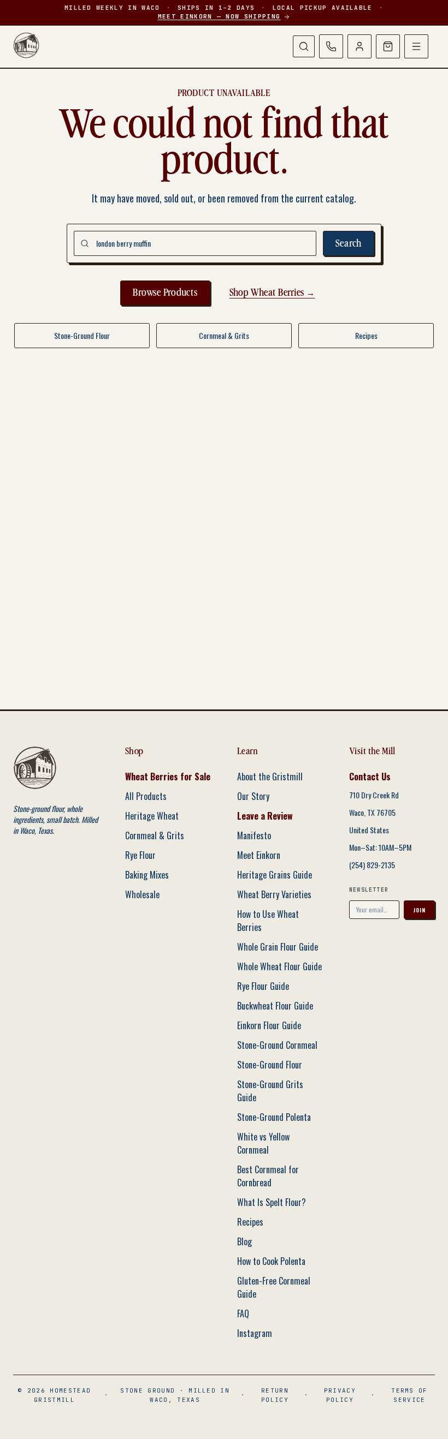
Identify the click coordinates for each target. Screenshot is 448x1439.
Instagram (254, 1333)
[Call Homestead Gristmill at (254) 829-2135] (331, 46)
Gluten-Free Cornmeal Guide (273, 1287)
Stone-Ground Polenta (274, 1117)
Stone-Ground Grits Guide (270, 1091)
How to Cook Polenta (271, 1261)
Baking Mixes (147, 874)
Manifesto (254, 835)
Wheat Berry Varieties (274, 894)
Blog (244, 1241)
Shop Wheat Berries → (272, 293)
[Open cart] (388, 46)
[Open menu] (416, 46)
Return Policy (274, 1395)
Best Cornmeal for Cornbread (268, 1176)
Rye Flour (140, 855)
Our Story (253, 796)
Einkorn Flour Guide (269, 1025)
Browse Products (165, 293)
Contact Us (370, 776)
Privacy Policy (340, 1395)
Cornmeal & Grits (224, 335)
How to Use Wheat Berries (268, 920)
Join (419, 910)
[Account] (359, 46)
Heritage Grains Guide (274, 874)
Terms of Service (409, 1395)
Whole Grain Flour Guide (277, 946)
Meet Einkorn (258, 855)
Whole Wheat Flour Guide (279, 966)
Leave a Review (265, 815)
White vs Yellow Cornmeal (263, 1143)
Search (348, 243)
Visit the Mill (372, 751)
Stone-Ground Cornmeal (277, 1045)
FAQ (243, 1313)
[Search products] (304, 46)
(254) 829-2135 (372, 864)
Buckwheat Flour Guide (275, 1005)
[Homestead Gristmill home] (26, 45)
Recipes (366, 335)
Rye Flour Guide (263, 986)
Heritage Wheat (152, 815)
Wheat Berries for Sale (167, 776)
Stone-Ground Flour (82, 335)
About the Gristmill (270, 776)
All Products (146, 796)
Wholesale (142, 894)
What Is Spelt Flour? (271, 1202)
